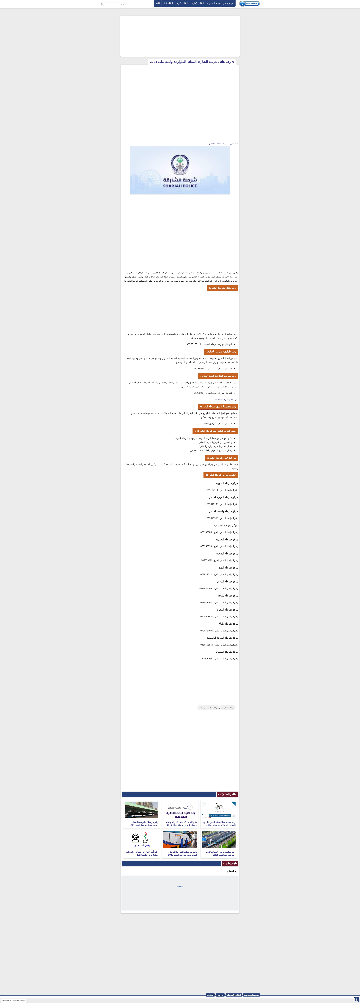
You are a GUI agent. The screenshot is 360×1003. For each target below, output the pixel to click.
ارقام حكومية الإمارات (208, 708)
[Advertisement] (180, 36)
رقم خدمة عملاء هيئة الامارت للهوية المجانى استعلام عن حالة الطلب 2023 (219, 825)
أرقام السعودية (213, 3)
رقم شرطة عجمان (224, 399)
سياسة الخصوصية (251, 995)
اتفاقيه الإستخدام (234, 995)
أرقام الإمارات (197, 3)
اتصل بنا (210, 995)
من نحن (220, 995)
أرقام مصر (228, 3)
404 (158, 3)
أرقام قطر (168, 3)
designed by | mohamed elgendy (14, 1000)
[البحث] (102, 4)
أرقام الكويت (182, 3)
